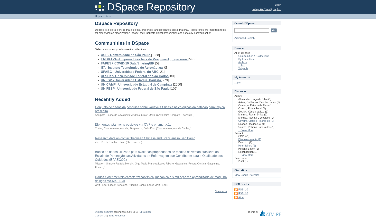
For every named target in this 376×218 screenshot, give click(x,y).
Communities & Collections (253, 55)
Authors (242, 62)
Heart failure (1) (247, 145)
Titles (241, 65)
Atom (241, 197)
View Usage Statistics (246, 174)
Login (278, 4)
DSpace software (104, 212)
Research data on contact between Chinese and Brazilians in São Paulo (145, 138)
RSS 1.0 (243, 189)
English (277, 9)
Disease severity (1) (249, 139)
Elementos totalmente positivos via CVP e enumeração (133, 124)
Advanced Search (244, 38)
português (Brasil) (262, 9)
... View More (245, 130)
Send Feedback (116, 215)
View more (221, 191)
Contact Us (101, 215)
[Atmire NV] (270, 214)
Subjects (243, 68)
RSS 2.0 (243, 193)
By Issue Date (246, 59)
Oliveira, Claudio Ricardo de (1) (256, 120)
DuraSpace (145, 212)
